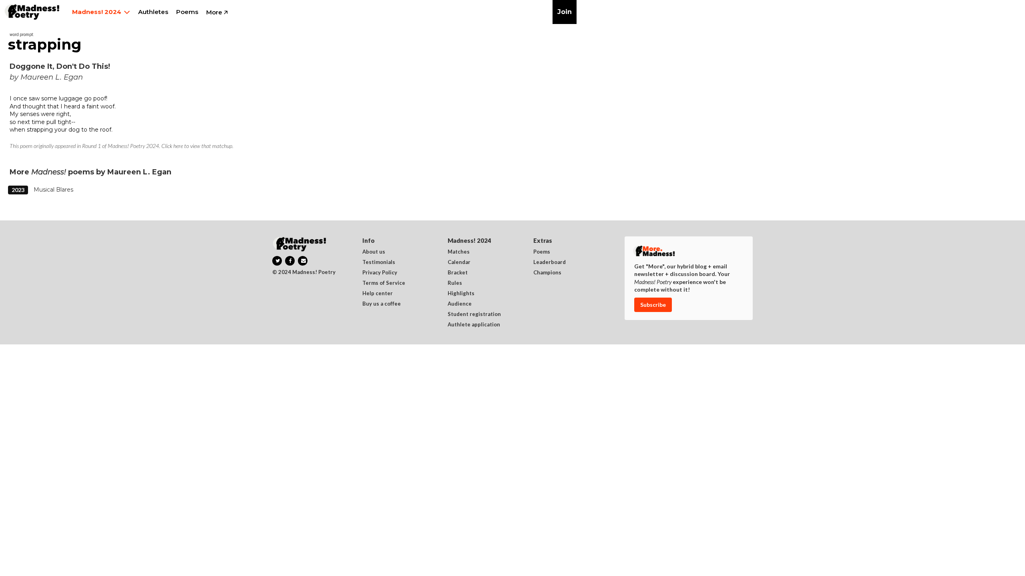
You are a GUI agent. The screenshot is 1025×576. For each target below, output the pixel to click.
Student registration (474, 314)
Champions (547, 273)
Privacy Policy (379, 273)
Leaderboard (549, 262)
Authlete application (474, 325)
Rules (455, 283)
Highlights (461, 293)
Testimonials (378, 262)
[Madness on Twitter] (277, 261)
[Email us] (303, 261)
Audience (460, 304)
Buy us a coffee (381, 304)
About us (373, 252)
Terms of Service (383, 283)
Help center (377, 293)
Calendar (459, 262)
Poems (541, 252)
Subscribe (653, 304)
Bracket (458, 273)
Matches (459, 252)
